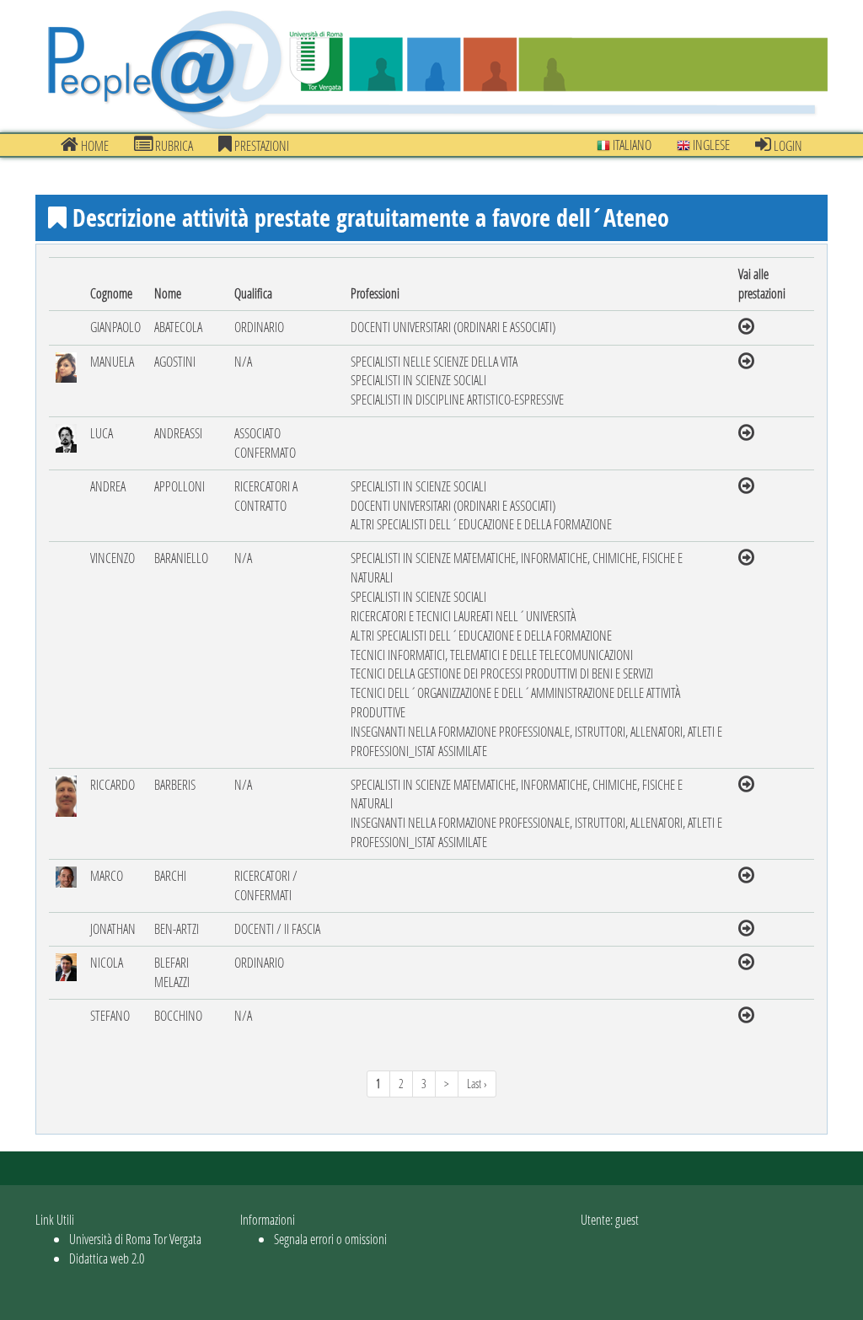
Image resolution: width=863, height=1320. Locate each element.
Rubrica (173, 145)
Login (786, 145)
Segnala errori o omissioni (330, 1239)
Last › (477, 1084)
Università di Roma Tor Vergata (135, 1239)
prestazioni (260, 145)
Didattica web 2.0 (106, 1258)
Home (93, 145)
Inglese (710, 144)
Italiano (630, 144)
